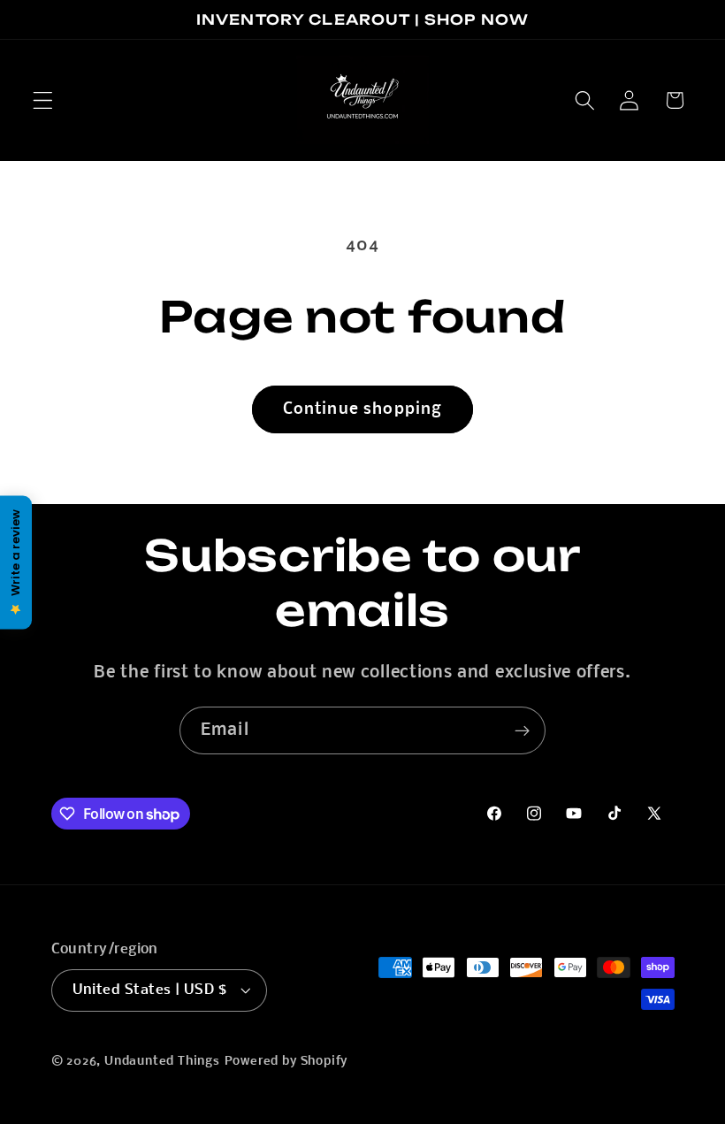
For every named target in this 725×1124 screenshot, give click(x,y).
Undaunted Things (162, 1061)
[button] (42, 100)
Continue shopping (363, 409)
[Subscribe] (522, 730)
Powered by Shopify (286, 1061)
